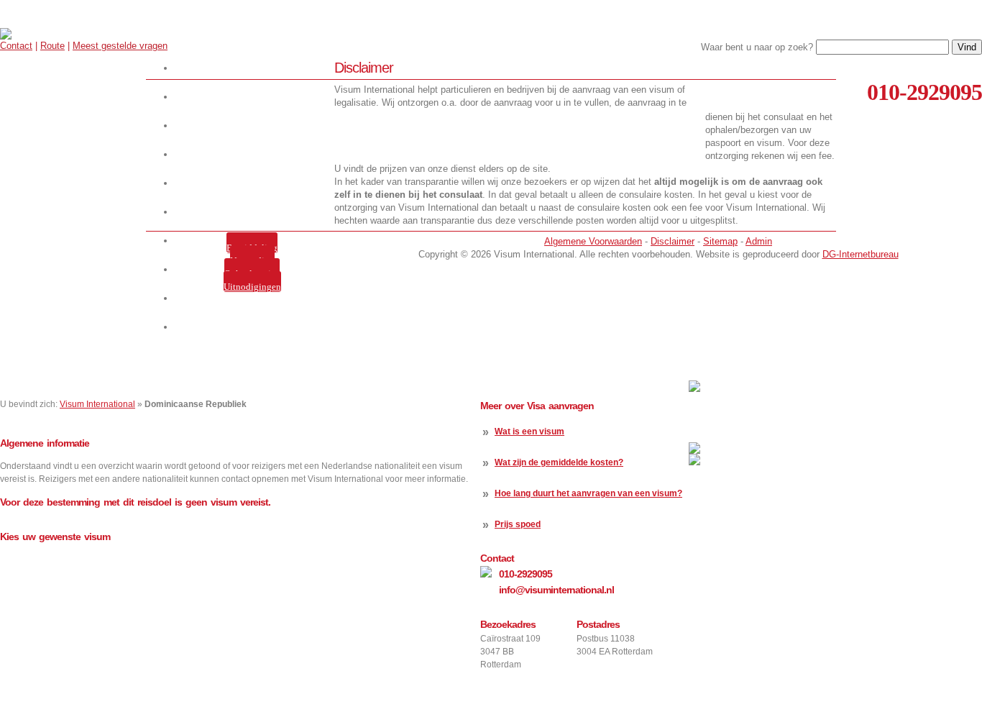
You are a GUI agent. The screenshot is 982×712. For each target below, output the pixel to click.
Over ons (254, 125)
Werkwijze (254, 96)
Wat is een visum (529, 431)
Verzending (252, 260)
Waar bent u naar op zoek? (757, 47)
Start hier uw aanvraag (254, 68)
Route (52, 45)
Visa (255, 154)
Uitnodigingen (252, 286)
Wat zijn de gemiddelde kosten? (559, 462)
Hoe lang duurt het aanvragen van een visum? (588, 493)
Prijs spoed (518, 524)
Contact (16, 45)
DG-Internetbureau (860, 254)
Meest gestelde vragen (120, 45)
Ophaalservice (252, 273)
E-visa (254, 183)
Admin (758, 241)
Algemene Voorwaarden (593, 241)
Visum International (97, 404)
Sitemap (720, 241)
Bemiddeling (251, 247)
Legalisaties (254, 211)
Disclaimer (672, 241)
